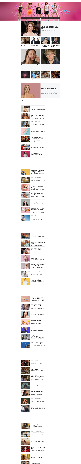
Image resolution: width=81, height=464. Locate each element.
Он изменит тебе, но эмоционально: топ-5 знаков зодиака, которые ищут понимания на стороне (37, 377)
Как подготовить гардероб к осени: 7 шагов (24, 45)
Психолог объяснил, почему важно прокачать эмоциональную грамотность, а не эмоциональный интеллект (38, 217)
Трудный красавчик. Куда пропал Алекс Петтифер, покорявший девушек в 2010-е (50, 66)
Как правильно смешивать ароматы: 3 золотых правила (36, 130)
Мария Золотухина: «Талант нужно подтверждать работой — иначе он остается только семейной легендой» (45, 45)
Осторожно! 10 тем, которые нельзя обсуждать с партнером (55, 79)
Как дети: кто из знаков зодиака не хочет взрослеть (37, 392)
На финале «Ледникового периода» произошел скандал (36, 343)
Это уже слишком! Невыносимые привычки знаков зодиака (37, 432)
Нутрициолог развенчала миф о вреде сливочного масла (36, 178)
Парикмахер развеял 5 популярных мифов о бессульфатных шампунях (37, 107)
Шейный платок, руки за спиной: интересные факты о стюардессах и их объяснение (38, 145)
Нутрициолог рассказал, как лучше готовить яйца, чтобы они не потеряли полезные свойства (37, 209)
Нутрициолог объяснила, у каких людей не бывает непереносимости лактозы (37, 171)
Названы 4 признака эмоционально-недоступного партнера (36, 234)
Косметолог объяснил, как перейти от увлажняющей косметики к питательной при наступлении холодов (37, 258)
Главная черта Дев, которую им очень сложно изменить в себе (38, 440)
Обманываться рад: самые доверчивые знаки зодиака (38, 448)
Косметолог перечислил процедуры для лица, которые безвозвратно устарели (37, 201)
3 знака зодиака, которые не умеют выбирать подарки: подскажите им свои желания (38, 455)
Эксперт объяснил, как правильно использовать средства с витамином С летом (38, 321)
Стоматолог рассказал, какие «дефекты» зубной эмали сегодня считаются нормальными (37, 306)
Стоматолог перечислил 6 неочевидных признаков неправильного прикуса (37, 280)
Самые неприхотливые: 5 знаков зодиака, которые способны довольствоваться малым (37, 407)
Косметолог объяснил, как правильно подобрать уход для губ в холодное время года (37, 115)
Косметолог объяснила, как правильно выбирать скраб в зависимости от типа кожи (37, 194)
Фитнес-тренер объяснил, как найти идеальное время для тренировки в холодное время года (38, 242)
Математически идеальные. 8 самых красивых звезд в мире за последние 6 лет (50, 27)
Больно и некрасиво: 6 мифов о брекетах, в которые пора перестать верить (37, 249)
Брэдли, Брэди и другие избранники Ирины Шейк (34, 45)
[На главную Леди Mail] (2, 1)
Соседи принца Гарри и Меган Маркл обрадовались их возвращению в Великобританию (35, 80)
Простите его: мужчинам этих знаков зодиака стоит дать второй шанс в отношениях (38, 384)
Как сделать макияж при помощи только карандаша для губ (37, 313)
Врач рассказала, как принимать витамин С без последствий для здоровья (37, 298)
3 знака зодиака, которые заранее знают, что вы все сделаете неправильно (37, 463)
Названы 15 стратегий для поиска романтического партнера (36, 336)
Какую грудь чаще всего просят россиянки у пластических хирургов (37, 272)
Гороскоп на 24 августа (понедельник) (24, 79)
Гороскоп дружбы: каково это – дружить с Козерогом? (37, 399)
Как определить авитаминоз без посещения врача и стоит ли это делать (37, 153)
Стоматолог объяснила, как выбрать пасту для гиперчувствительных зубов (38, 265)
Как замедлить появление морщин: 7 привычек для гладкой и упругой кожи (29, 65)
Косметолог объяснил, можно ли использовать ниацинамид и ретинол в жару (50, 89)
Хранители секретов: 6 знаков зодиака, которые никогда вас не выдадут (37, 361)
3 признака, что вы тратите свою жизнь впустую (37, 122)
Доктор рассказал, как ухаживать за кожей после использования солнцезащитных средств (37, 186)
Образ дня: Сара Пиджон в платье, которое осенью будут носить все (55, 45)
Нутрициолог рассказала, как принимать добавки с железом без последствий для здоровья (37, 138)
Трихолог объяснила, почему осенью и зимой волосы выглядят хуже (45, 80)
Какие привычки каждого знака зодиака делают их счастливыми (37, 369)
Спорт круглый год (40, 18)
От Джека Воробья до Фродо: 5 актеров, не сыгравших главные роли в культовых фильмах (37, 329)
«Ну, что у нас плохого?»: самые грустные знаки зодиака (37, 425)
